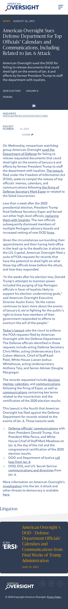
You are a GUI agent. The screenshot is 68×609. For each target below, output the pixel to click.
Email (60, 584)
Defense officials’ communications (33, 428)
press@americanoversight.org (25, 116)
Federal (8, 97)
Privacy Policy (54, 597)
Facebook (51, 584)
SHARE (26, 135)
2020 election (12, 91)
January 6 (32, 91)
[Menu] (60, 7)
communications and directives (31, 470)
